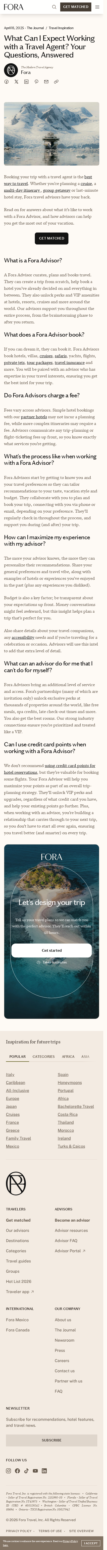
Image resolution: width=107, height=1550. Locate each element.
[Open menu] (97, 7)
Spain (63, 1074)
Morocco (66, 1130)
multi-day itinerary (22, 190)
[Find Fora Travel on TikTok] (26, 1470)
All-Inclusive (17, 1090)
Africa (63, 1098)
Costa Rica (68, 1114)
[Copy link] (56, 81)
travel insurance (70, 362)
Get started (52, 950)
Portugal (66, 1090)
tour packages (40, 362)
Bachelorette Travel (76, 1106)
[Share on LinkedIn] (26, 81)
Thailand (66, 1122)
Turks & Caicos (71, 1146)
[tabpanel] (51, 1111)
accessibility (23, 637)
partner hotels (34, 416)
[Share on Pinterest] (36, 81)
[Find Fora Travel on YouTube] (35, 1470)
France (12, 1122)
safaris (61, 355)
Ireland (64, 1138)
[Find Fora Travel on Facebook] (17, 1470)
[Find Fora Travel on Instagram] (8, 1470)
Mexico (12, 1146)
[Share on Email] (46, 81)
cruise (86, 183)
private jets (14, 362)
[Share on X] (16, 81)
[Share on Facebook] (6, 81)
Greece (12, 1130)
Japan (11, 1106)
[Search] (54, 7)
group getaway (56, 190)
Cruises (13, 1114)
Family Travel (18, 1138)
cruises (46, 355)
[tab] (17, 1058)
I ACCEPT (91, 1543)
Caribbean (15, 1082)
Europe (12, 1098)
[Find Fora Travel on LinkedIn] (44, 1470)
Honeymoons (70, 1082)
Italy (10, 1074)
